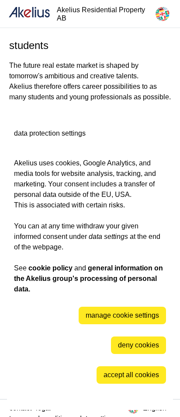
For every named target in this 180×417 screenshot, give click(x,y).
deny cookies (138, 345)
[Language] (162, 14)
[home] (29, 14)
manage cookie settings (122, 315)
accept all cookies (131, 374)
